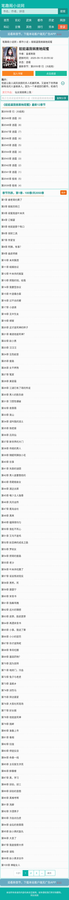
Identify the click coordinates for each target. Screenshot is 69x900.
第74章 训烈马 (8, 690)
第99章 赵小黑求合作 (12, 858)
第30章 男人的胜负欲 (12, 394)
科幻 (6, 27)
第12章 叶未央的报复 (12, 273)
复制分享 (61, 98)
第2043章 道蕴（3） (12, 158)
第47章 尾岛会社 (10, 508)
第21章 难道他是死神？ (13, 334)
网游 (62, 20)
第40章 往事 (7, 461)
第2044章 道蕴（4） (12, 151)
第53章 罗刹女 (8, 549)
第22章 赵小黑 (8, 340)
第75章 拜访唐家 (10, 697)
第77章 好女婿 (8, 710)
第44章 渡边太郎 (10, 488)
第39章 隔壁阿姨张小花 (13, 455)
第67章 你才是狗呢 (11, 643)
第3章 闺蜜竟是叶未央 (12, 213)
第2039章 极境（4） (12, 185)
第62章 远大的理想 (11, 609)
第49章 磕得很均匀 (11, 522)
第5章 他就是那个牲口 (12, 226)
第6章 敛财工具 (9, 233)
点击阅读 (51, 73)
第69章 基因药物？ (11, 656)
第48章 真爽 (7, 515)
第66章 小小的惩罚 (11, 636)
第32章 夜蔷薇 (8, 408)
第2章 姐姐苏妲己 (10, 206)
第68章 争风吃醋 (10, 650)
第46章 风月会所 (10, 502)
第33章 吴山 (7, 414)
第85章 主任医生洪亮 (12, 764)
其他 (28, 27)
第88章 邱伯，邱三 (11, 784)
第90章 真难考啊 (10, 797)
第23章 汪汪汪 (8, 347)
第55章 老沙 (7, 562)
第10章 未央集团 (10, 260)
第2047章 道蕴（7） (12, 131)
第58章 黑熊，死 (10, 582)
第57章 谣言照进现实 (12, 576)
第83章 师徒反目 (10, 750)
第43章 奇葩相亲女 (11, 482)
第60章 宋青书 (8, 596)
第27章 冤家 (7, 374)
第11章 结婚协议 (10, 266)
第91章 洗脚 (7, 804)
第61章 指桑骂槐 (10, 602)
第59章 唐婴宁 (8, 589)
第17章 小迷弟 (8, 307)
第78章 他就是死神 (11, 717)
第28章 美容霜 (8, 381)
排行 (40, 27)
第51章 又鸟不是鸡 (11, 535)
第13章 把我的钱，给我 (13, 280)
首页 (6, 20)
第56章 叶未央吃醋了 (12, 569)
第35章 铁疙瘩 (8, 428)
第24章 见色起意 (10, 354)
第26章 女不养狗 (10, 367)
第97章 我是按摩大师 (12, 844)
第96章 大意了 (8, 838)
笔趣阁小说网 (12, 5)
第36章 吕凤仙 (8, 434)
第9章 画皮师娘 (9, 253)
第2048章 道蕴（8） (12, 125)
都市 (40, 20)
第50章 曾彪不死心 (11, 529)
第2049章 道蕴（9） (12, 118)
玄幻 (17, 20)
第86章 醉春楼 (8, 770)
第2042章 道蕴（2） (12, 165)
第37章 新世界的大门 (12, 441)
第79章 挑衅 (7, 723)
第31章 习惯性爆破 (11, 401)
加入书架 (18, 73)
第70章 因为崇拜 (10, 663)
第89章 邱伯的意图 (11, 791)
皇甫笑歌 (30, 53)
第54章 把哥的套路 (11, 555)
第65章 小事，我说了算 (13, 629)
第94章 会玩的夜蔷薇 (12, 824)
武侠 (28, 20)
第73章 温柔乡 (8, 683)
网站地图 (34, 895)
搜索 (62, 11)
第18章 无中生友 (10, 314)
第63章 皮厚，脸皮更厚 (13, 616)
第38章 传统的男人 (11, 448)
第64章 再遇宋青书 (11, 623)
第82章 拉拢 (7, 744)
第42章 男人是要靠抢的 (13, 475)
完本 (51, 27)
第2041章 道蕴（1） (12, 172)
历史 (51, 20)
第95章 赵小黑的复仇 (12, 831)
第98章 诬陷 (7, 851)
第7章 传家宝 (8, 240)
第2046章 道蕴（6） (12, 138)
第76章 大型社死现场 (12, 703)
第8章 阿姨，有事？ (11, 246)
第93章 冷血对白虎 (11, 818)
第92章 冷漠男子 (10, 811)
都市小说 (23, 41)
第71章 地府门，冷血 (12, 670)
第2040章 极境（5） (12, 178)
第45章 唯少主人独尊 (12, 495)
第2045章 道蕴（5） (12, 145)
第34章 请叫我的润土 (12, 421)
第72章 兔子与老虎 (11, 676)
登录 (62, 27)
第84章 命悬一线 (10, 757)
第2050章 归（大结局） (43, 66)
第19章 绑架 (7, 320)
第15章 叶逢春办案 (11, 293)
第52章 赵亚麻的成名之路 (14, 542)
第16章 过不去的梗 (11, 300)
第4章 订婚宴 (8, 219)
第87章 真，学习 (10, 777)
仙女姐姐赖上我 (23, 92)
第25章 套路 (7, 361)
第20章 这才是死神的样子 (14, 327)
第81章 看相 (7, 737)
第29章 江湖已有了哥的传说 (15, 387)
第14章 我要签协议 (11, 287)
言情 (17, 27)
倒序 (63, 192)
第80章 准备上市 (10, 730)
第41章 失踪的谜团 (11, 468)
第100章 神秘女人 (10, 865)
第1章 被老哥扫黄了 (11, 199)
